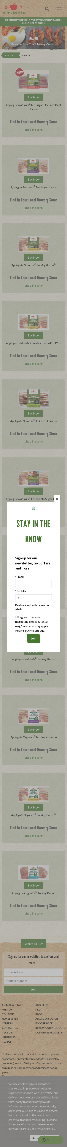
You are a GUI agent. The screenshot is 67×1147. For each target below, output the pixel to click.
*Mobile (20, 591)
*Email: (19, 576)
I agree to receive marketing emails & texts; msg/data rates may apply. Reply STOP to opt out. (31, 623)
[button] (57, 498)
